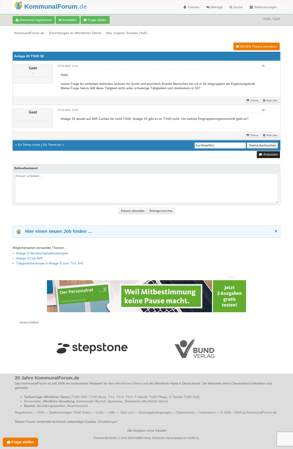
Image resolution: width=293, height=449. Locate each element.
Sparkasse (115, 401)
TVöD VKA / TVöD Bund (88, 397)
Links (100, 412)
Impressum (207, 412)
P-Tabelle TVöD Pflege (150, 397)
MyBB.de (193, 438)
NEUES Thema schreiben (258, 46)
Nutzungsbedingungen (154, 412)
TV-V (120, 397)
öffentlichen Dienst (128, 383)
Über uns (126, 412)
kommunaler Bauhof (91, 401)
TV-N (129, 397)
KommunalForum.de (29, 33)
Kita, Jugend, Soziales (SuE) (126, 33)
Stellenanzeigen (265, 7)
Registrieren (24, 412)
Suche (238, 7)
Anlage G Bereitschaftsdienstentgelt (42, 253)
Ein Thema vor (52, 144)
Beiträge (216, 7)
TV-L (111, 397)
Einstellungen (107, 421)
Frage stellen (97, 20)
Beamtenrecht (77, 406)
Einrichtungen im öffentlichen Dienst (75, 33)
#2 (263, 110)
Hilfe (112, 412)
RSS (41, 412)
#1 (263, 66)
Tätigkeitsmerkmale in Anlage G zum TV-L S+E (50, 263)
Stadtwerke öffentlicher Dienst (146, 401)
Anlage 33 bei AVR (29, 258)
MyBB (113, 438)
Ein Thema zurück (29, 144)
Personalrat (32, 401)
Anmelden (69, 20)
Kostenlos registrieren (35, 20)
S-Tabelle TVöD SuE (183, 397)
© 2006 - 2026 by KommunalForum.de (249, 412)
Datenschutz (185, 412)
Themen (193, 7)
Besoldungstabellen (51, 406)
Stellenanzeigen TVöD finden (70, 412)
